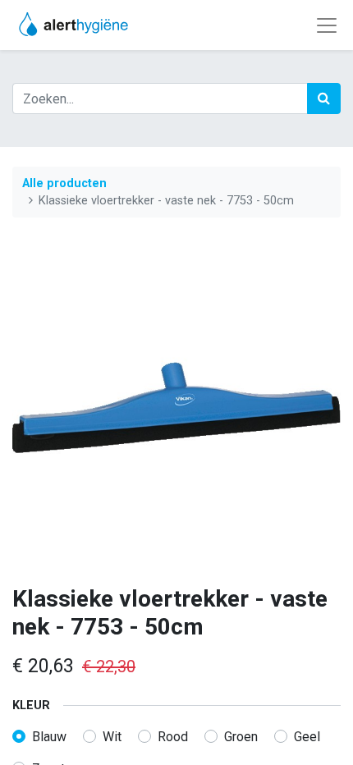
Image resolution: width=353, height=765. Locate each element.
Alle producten (64, 183)
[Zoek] (324, 98)
